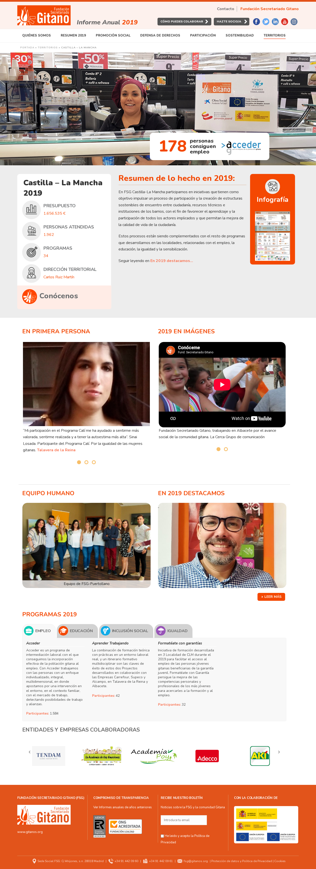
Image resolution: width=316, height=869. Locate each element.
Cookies (280, 861)
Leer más (272, 596)
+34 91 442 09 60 (126, 861)
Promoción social (113, 35)
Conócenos (59, 296)
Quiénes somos (36, 35)
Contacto (225, 9)
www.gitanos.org (30, 832)
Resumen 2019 (73, 35)
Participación (203, 35)
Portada (27, 47)
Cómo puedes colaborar (181, 21)
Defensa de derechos (160, 35)
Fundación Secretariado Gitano (269, 9)
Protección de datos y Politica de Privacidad (241, 861)
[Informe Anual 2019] (44, 15)
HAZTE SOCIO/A (229, 21)
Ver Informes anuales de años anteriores (122, 807)
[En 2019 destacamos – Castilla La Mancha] (222, 545)
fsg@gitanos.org (196, 861)
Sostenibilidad (240, 35)
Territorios (275, 35)
